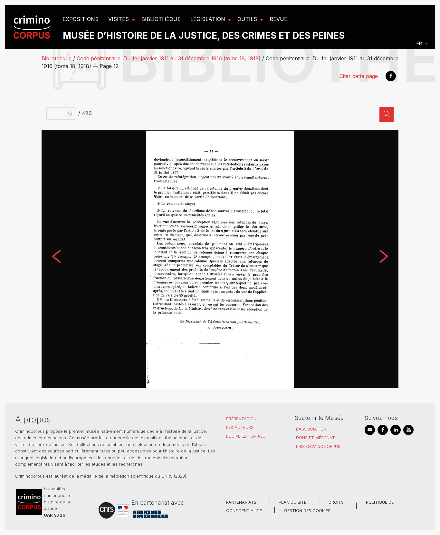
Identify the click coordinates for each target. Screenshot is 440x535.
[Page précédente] (56, 259)
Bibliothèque (57, 58)
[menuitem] (33, 27)
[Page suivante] (383, 259)
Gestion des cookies (307, 510)
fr (419, 43)
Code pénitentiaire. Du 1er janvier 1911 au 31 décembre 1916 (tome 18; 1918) (169, 58)
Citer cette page (359, 76)
